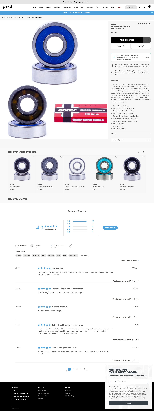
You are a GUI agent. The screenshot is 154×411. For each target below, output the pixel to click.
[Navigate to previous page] (66, 371)
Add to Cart (127, 40)
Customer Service (43, 393)
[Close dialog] (149, 367)
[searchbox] (23, 245)
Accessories (67, 7)
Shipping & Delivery (44, 396)
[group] (77, 2)
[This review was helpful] (132, 281)
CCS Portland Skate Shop (20, 393)
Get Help (41, 387)
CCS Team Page (69, 396)
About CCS (68, 390)
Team (98, 7)
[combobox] (44, 246)
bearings (51, 255)
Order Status (42, 390)
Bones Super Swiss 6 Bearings (32, 18)
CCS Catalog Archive (19, 400)
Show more (83, 255)
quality (18, 255)
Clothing (57, 7)
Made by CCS (79, 7)
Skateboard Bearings (13, 18)
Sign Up (128, 403)
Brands (105, 7)
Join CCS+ (145, 57)
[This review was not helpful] (136, 281)
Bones (113, 24)
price (43, 255)
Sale (119, 7)
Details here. (145, 67)
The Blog (67, 393)
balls (64, 255)
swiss (58, 255)
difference (35, 255)
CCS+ (113, 7)
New (34, 7)
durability (27, 255)
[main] (77, 198)
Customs (90, 7)
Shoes (48, 7)
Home (4, 18)
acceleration (73, 255)
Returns (40, 399)
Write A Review (110, 227)
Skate (41, 7)
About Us (68, 387)
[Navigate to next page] (87, 371)
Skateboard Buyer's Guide (20, 396)
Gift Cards (15, 387)
